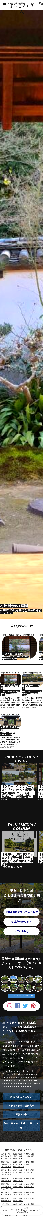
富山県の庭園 (29, 1170)
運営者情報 (21, 1114)
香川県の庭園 (29, 1198)
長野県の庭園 (6, 1175)
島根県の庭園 (29, 1192)
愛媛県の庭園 (6, 1200)
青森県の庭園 (29, 1154)
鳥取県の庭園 (18, 1192)
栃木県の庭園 (29, 1162)
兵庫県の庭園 (18, 1186)
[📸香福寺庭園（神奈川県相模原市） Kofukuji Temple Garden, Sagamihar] (13, 988)
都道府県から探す (21, 921)
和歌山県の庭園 (7, 1189)
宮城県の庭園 (18, 1156)
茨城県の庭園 (18, 1162)
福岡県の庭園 (18, 1204)
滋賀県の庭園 (18, 1184)
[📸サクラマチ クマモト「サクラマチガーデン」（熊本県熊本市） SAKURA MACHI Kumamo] (13, 979)
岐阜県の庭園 (18, 1178)
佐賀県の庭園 (29, 1204)
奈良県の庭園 (29, 1186)
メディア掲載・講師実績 (21, 1105)
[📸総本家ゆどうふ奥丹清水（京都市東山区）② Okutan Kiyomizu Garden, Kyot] (21, 988)
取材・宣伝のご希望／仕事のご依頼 (21, 1125)
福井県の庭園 (18, 1172)
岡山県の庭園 (6, 1195)
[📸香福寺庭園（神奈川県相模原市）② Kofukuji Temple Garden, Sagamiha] (5, 988)
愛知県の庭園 (6, 1180)
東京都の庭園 (6, 1166)
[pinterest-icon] (33, 1005)
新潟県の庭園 (18, 1170)
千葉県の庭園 (29, 1164)
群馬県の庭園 (6, 1164)
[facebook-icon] (17, 1005)
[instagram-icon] (9, 1005)
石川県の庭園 (6, 1172)
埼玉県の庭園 (18, 1164)
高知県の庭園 (18, 1200)
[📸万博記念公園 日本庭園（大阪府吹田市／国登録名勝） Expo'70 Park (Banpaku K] (38, 979)
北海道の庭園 (18, 1154)
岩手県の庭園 (6, 1156)
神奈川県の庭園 (18, 1166)
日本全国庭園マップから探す (21, 912)
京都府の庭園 (29, 1184)
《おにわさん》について (21, 1097)
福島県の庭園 (18, 1158)
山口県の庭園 (29, 1195)
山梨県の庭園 (29, 1172)
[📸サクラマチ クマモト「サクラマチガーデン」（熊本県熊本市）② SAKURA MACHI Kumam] (5, 979)
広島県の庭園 (18, 1195)
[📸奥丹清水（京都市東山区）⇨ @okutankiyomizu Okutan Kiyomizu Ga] (30, 988)
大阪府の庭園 (6, 1186)
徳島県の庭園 (18, 1198)
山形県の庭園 (6, 1158)
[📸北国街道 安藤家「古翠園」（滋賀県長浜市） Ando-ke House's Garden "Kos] (30, 979)
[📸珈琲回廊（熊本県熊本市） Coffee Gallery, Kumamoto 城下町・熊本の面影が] (38, 988)
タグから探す (21, 931)
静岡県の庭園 (29, 1178)
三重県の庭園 (18, 1180)
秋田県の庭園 (29, 1156)
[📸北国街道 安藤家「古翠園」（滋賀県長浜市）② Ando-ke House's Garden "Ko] (21, 979)
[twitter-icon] (25, 1005)
